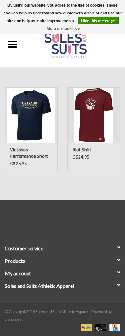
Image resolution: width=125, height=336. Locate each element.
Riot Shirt (81, 149)
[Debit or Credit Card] (100, 327)
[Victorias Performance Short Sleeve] (31, 115)
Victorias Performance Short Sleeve (29, 153)
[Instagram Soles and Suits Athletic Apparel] (68, 219)
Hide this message (98, 21)
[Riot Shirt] (93, 115)
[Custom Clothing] (75, 44)
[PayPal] (86, 327)
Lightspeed (14, 319)
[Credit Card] (113, 327)
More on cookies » (63, 28)
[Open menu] (12, 44)
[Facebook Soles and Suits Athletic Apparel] (57, 219)
